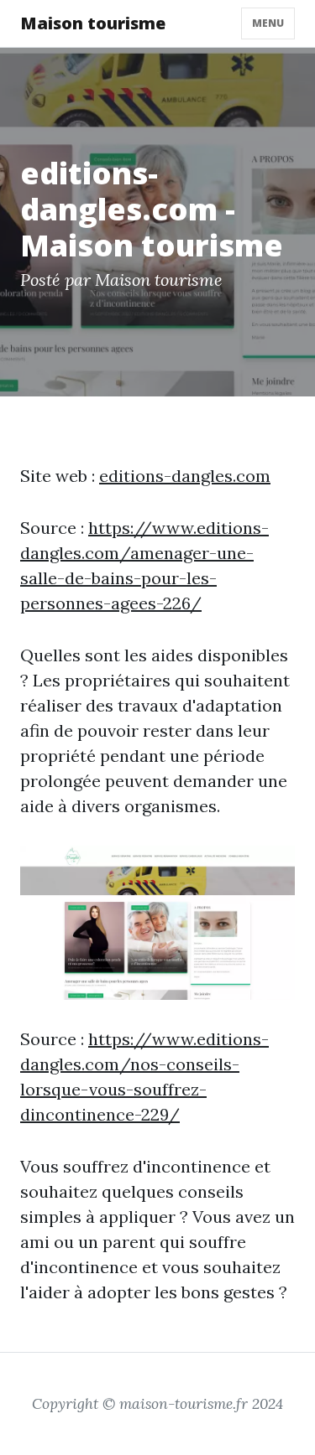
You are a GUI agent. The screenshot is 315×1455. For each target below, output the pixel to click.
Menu (268, 23)
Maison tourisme (92, 23)
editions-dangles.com (184, 475)
